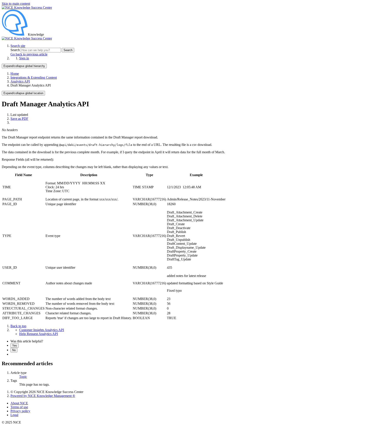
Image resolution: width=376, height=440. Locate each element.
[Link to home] (27, 38)
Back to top (18, 326)
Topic (23, 376)
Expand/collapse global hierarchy (24, 66)
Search (15, 50)
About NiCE (19, 403)
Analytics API (20, 81)
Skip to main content (16, 3)
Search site (17, 46)
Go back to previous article (28, 54)
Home (14, 73)
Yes (14, 345)
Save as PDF (19, 118)
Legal (14, 415)
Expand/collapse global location (23, 93)
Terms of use (19, 407)
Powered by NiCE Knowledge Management (42, 396)
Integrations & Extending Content (33, 77)
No (14, 350)
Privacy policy (20, 411)
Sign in (24, 58)
